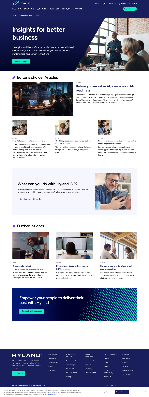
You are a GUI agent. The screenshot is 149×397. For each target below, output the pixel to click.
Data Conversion (90, 373)
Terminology (70, 365)
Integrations (52, 370)
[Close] (145, 391)
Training (125, 367)
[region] (74, 392)
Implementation (90, 361)
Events (124, 363)
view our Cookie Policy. (50, 395)
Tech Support (126, 374)
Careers (106, 359)
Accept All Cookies (122, 392)
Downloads (70, 369)
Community (126, 359)
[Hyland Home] (21, 3)
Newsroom (107, 377)
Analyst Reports (53, 363)
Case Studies (52, 359)
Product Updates (71, 373)
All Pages (69, 377)
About (106, 363)
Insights (50, 367)
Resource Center (71, 361)
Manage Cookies (106, 392)
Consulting (88, 369)
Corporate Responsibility (108, 371)
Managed (88, 365)
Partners (106, 367)
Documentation (127, 370)
